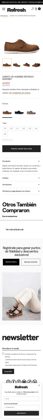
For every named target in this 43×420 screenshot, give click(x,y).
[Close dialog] (39, 385)
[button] (39, 8)
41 (18, 129)
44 (37, 129)
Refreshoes (4, 16)
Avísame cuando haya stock (21, 149)
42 (24, 129)
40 (12, 129)
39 (6, 129)
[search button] (32, 8)
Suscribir (8, 371)
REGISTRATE (11, 262)
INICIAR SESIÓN (30, 262)
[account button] (36, 8)
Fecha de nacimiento (11, 404)
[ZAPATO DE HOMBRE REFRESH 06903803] (31, 112)
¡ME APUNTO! (21, 413)
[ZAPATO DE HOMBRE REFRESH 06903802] (19, 112)
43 (31, 129)
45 (6, 134)
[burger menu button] (3, 9)
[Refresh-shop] (16, 10)
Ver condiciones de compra (19, 93)
